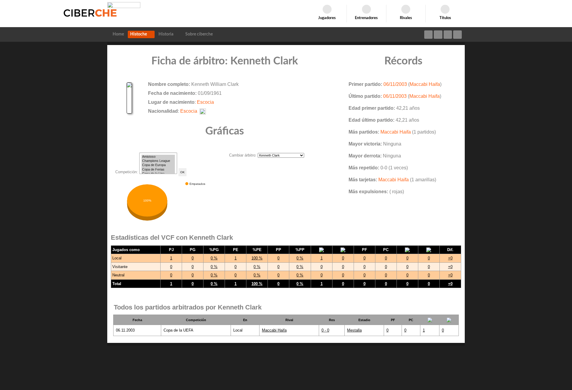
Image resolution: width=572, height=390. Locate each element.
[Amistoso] (158, 157)
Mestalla (354, 330)
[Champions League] (158, 161)
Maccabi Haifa (425, 84)
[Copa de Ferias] (158, 170)
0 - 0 (325, 330)
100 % (256, 258)
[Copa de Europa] (158, 165)
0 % (214, 258)
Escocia (205, 102)
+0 (450, 258)
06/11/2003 (395, 84)
